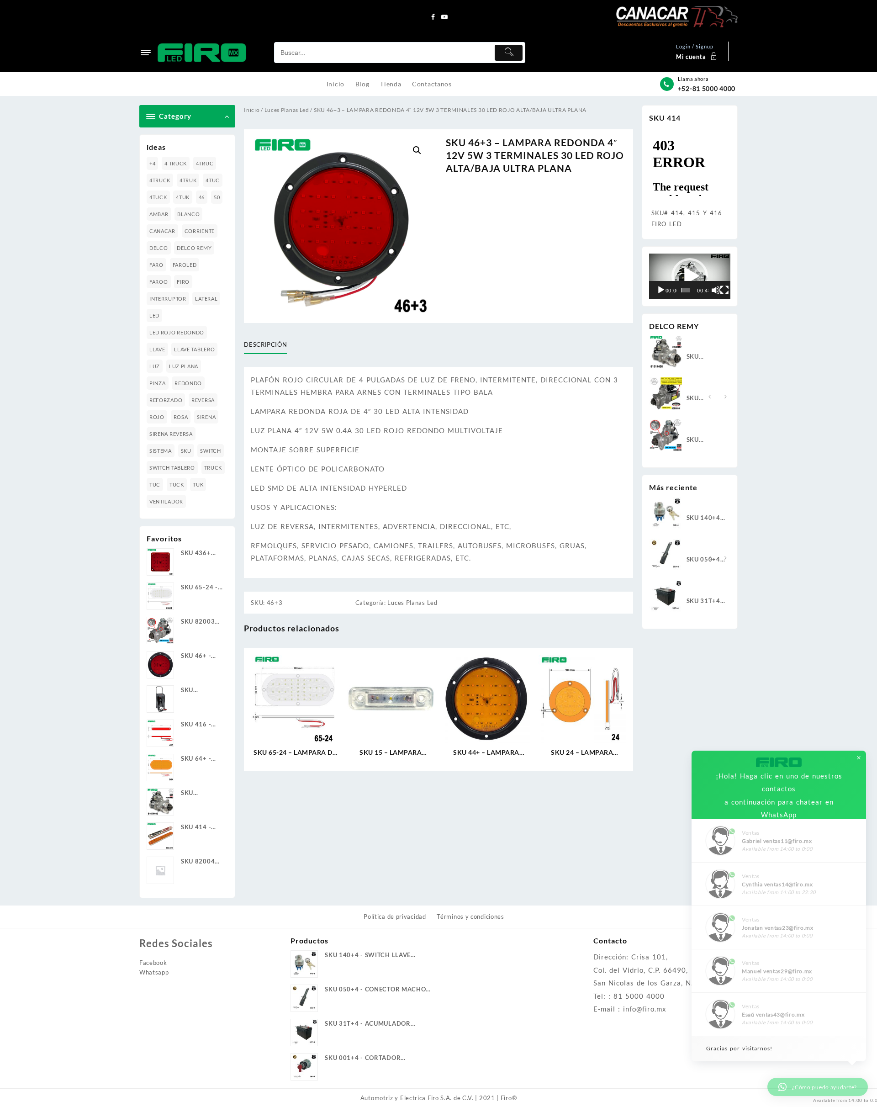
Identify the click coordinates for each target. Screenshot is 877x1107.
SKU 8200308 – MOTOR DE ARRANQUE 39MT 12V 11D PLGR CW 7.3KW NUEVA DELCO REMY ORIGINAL (704, 440)
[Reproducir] (661, 290)
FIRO (183, 282)
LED (154, 315)
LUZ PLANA (183, 366)
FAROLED (185, 265)
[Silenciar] (715, 290)
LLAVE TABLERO (194, 349)
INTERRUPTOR (167, 299)
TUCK (176, 484)
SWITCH (210, 451)
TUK (198, 484)
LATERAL (206, 299)
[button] (417, 150)
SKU (186, 451)
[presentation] (710, 397)
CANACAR (162, 231)
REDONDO (188, 383)
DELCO (158, 248)
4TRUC (205, 163)
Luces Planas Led (286, 109)
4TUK (183, 197)
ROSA (181, 417)
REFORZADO (165, 400)
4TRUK (188, 180)
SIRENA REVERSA (171, 434)
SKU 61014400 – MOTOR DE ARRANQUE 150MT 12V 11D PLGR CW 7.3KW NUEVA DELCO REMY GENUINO (705, 357)
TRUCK (213, 468)
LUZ (154, 366)
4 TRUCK (175, 163)
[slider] (685, 290)
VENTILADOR (166, 501)
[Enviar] (509, 53)
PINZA (157, 383)
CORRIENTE (200, 231)
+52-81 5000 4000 (706, 88)
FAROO (158, 282)
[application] (689, 276)
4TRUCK (159, 180)
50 (217, 197)
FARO (156, 265)
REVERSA (203, 400)
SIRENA (206, 417)
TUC (154, 484)
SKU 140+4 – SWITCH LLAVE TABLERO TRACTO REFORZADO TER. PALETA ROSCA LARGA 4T (706, 518)
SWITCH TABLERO (172, 468)
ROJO (156, 417)
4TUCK (158, 197)
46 (202, 197)
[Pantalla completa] (724, 290)
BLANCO (188, 214)
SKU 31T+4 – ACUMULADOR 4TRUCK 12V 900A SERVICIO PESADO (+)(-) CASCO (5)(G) (706, 601)
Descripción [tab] (265, 344)
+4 (152, 163)
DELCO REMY (194, 248)
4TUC (213, 180)
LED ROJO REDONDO (176, 332)
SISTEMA (160, 451)
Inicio (251, 109)
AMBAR (159, 214)
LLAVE (157, 349)
